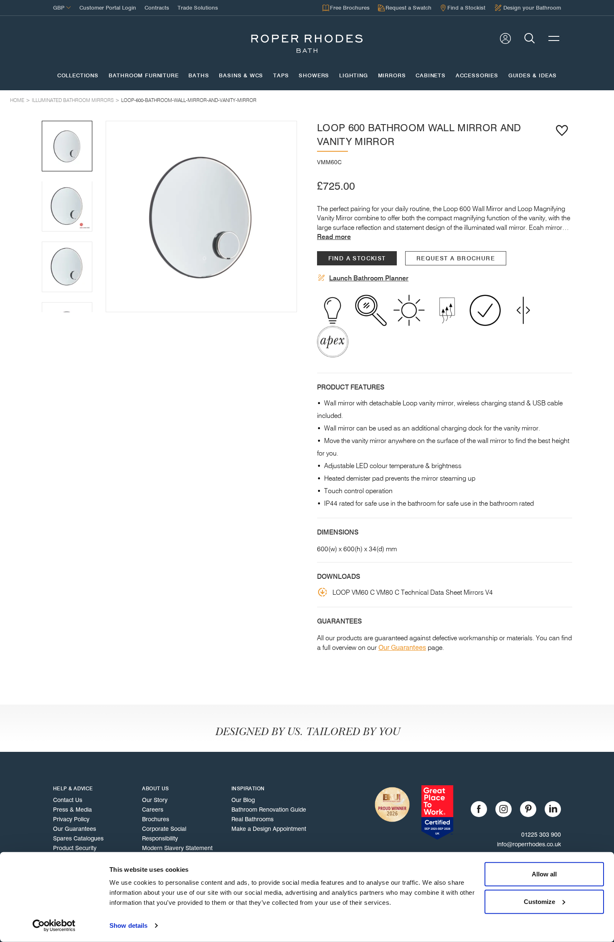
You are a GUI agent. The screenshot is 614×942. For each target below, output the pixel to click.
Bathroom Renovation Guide (268, 809)
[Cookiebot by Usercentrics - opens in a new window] (54, 925)
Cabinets (431, 76)
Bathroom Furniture (144, 76)
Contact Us (67, 800)
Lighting (353, 76)
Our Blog (243, 800)
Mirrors (392, 76)
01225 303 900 (541, 834)
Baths (198, 76)
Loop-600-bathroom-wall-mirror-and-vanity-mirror (188, 100)
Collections (78, 76)
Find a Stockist (357, 258)
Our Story (154, 800)
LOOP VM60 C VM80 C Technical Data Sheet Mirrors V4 (412, 592)
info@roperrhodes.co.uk (529, 844)
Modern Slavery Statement (177, 848)
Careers (152, 809)
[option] (201, 216)
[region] (201, 216)
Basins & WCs (241, 76)
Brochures (155, 819)
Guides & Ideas (532, 76)
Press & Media (72, 809)
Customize (539, 901)
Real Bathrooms (252, 819)
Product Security (74, 848)
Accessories (477, 76)
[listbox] (201, 216)
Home (17, 100)
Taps (281, 76)
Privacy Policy (71, 819)
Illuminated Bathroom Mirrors (73, 100)
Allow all (544, 874)
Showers (314, 76)
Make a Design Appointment (268, 828)
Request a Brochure (455, 258)
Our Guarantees (402, 648)
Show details (128, 925)
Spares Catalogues (78, 838)
